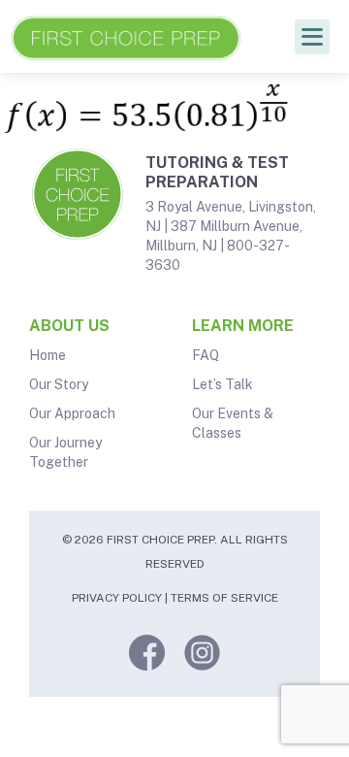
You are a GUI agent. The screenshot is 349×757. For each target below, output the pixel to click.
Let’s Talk (222, 384)
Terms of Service (224, 598)
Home (47, 355)
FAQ (205, 355)
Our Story (58, 384)
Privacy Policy (117, 598)
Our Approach (72, 413)
